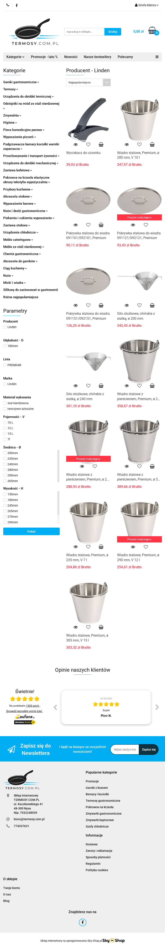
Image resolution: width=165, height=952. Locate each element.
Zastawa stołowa (15, 225)
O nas (7, 894)
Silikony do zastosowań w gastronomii (30, 290)
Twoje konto (11, 888)
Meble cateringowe (17, 240)
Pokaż (31, 531)
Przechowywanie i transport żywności (30, 156)
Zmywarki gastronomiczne (104, 813)
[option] (106, 707)
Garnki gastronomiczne (20, 82)
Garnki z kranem (97, 787)
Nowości (70, 57)
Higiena (9, 122)
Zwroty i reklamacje (99, 850)
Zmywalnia (11, 115)
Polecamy (125, 57)
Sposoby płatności (98, 857)
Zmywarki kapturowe (100, 820)
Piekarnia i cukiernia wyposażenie (28, 218)
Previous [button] (55, 707)
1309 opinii (33, 705)
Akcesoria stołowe (17, 196)
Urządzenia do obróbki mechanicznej (30, 163)
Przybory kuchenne (17, 189)
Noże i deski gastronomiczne (24, 211)
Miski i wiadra (13, 283)
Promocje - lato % (44, 57)
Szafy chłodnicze (97, 826)
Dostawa (92, 844)
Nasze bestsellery (97, 57)
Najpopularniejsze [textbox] (80, 82)
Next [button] (157, 707)
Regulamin (93, 863)
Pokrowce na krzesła (100, 807)
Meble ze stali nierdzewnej (22, 247)
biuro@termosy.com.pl (29, 819)
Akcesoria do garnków (19, 261)
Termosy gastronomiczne (103, 800)
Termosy (9, 89)
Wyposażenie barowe (18, 204)
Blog (6, 901)
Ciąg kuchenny (14, 268)
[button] (101, 772)
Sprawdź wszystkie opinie (24, 711)
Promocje (92, 781)
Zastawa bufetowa (16, 170)
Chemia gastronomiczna (21, 254)
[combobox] (88, 82)
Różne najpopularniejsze (20, 297)
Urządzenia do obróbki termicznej (27, 96)
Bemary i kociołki (97, 794)
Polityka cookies (97, 870)
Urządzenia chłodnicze (20, 232)
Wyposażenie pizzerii (18, 137)
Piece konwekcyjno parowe (23, 130)
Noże (7, 276)
